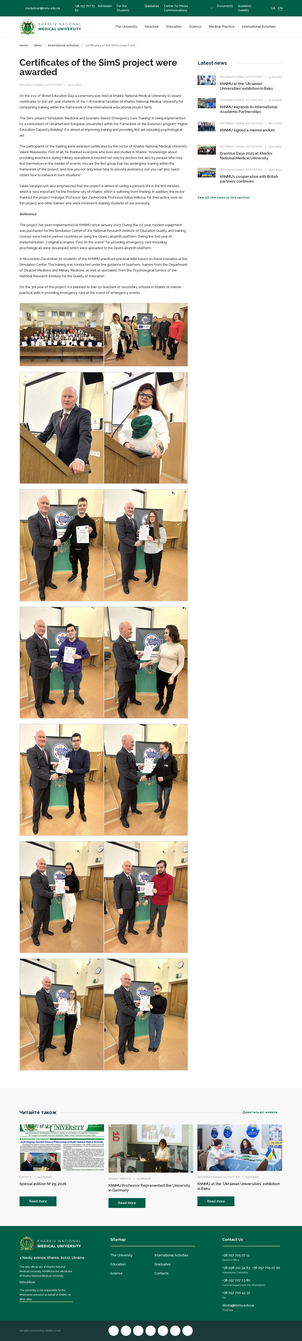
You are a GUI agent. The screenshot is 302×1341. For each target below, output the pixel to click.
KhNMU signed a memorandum (247, 130)
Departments (119, 1178)
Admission (105, 6)
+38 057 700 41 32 (236, 1293)
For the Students (123, 8)
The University (126, 27)
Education (174, 27)
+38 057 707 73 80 (85, 8)
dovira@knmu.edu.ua (238, 1305)
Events (26, 1177)
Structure (152, 27)
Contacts (161, 1273)
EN (280, 8)
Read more (38, 1201)
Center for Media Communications (176, 8)
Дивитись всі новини (260, 1112)
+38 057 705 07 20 (266, 1268)
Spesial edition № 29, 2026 (43, 1184)
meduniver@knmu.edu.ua (42, 8)
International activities (41, 84)
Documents (225, 6)
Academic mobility (245, 8)
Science (195, 27)
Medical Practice (221, 27)
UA (273, 8)
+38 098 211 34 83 (236, 1268)
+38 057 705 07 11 (236, 1255)
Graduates (151, 6)
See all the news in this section (224, 197)
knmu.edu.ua (27, 1281)
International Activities (259, 27)
